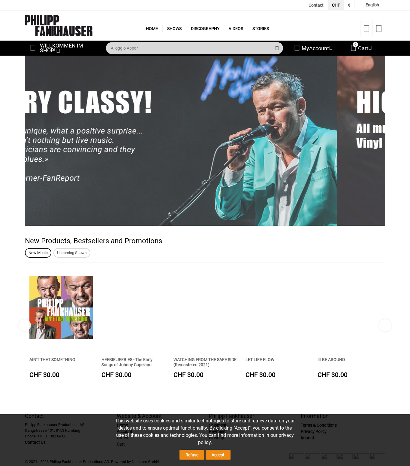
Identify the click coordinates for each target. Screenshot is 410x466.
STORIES (260, 28)
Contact (316, 5)
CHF (336, 5)
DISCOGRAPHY (205, 28)
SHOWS (174, 28)
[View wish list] (366, 30)
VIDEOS (236, 28)
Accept (218, 454)
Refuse (191, 454)
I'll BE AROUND (331, 359)
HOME (152, 28)
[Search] (277, 48)
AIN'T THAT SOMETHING (52, 359)
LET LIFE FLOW (260, 359)
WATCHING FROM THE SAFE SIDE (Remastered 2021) (205, 362)
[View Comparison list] (378, 30)
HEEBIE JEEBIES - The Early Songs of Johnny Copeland (126, 362)
